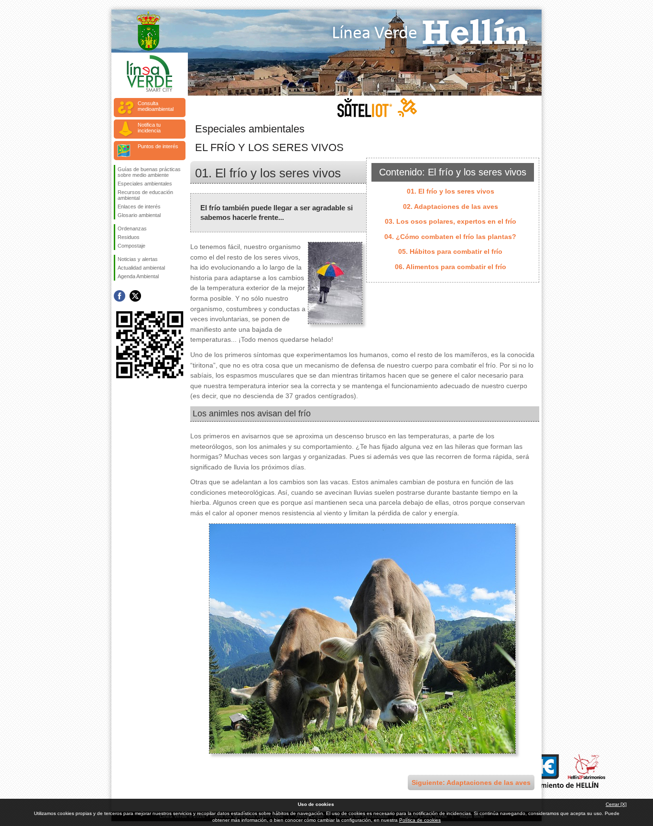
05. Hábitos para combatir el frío (450, 251)
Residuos (129, 237)
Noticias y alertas (138, 259)
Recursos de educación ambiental (145, 195)
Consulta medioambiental (156, 106)
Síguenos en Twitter (135, 296)
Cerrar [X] (616, 804)
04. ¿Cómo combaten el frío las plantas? (450, 236)
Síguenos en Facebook (119, 296)
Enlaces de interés (139, 206)
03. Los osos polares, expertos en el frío (450, 221)
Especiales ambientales (145, 183)
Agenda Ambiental (138, 276)
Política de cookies (420, 820)
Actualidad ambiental (141, 268)
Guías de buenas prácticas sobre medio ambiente (149, 172)
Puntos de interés (158, 146)
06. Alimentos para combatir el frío (450, 267)
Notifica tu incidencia (149, 127)
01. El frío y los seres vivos (450, 191)
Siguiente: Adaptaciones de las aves (471, 782)
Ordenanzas (132, 228)
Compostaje (131, 246)
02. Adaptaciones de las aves (450, 206)
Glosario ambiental (139, 215)
